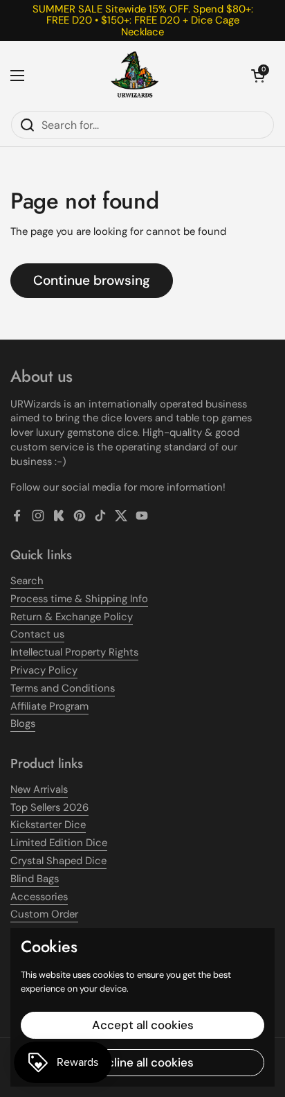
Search (27, 581)
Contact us (37, 634)
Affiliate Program (49, 706)
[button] (258, 75)
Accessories (39, 897)
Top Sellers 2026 (49, 807)
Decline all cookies (143, 1062)
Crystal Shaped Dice (58, 861)
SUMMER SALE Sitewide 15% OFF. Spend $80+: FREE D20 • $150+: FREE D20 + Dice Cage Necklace (143, 20)
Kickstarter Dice (48, 825)
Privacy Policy (43, 670)
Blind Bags (34, 879)
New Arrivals (39, 789)
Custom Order (44, 914)
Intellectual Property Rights (74, 652)
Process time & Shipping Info (79, 599)
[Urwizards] (134, 75)
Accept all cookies (143, 1025)
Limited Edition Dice (58, 843)
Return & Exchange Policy (71, 617)
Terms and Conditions (62, 688)
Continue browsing (91, 280)
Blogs (22, 723)
